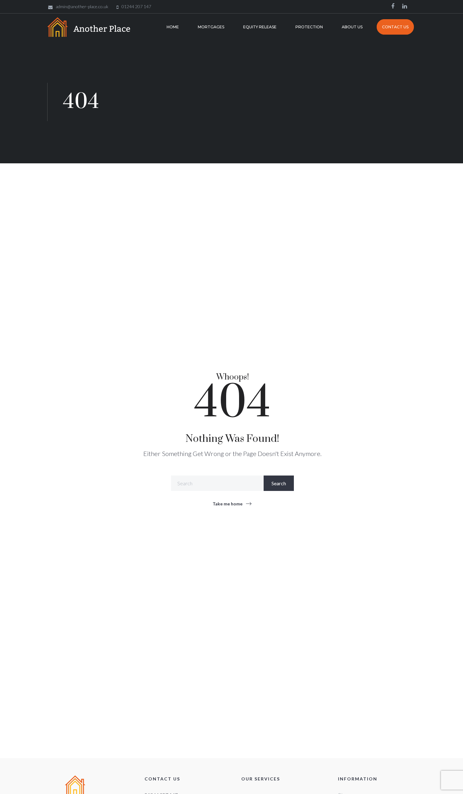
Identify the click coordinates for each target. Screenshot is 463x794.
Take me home (228, 503)
